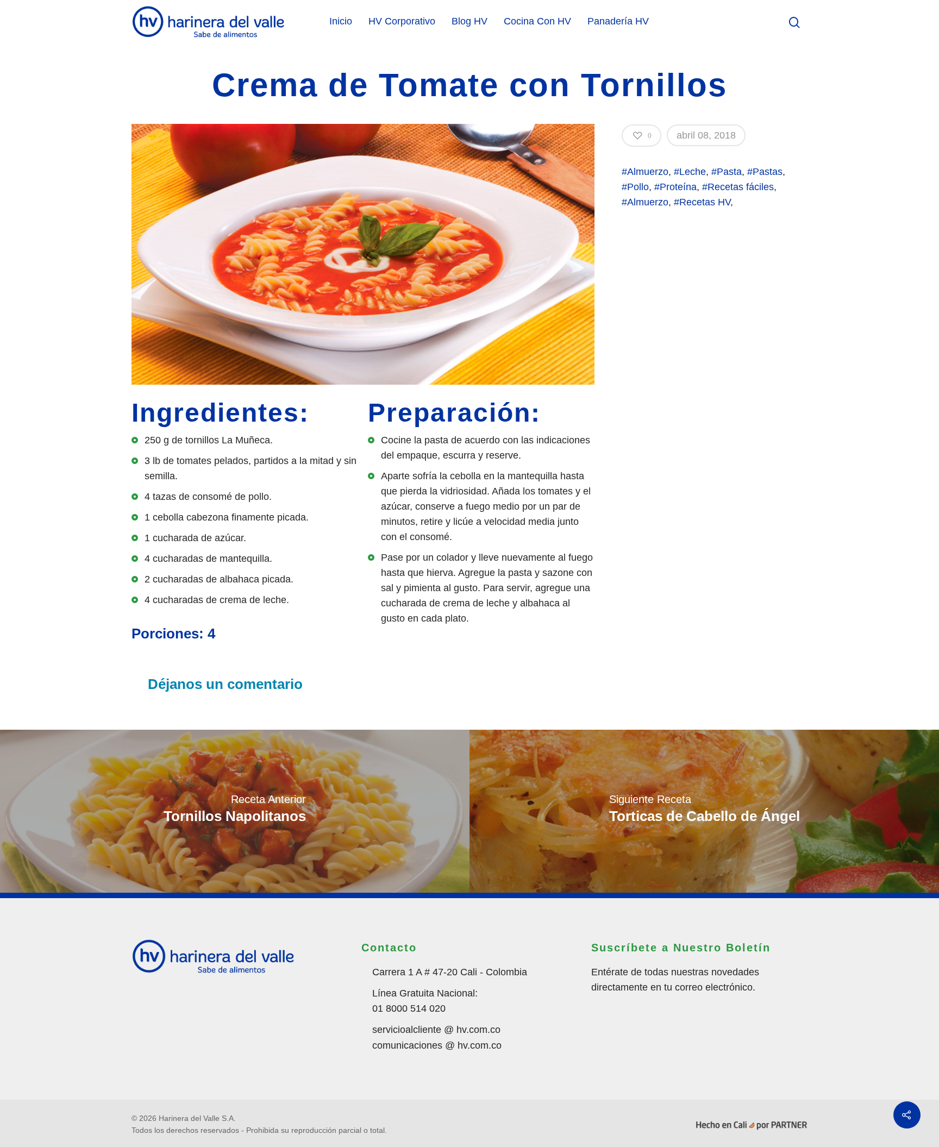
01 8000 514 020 (409, 1008)
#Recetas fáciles (738, 186)
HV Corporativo (401, 21)
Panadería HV (618, 21)
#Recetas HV (702, 202)
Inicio (340, 21)
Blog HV (469, 21)
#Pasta (726, 171)
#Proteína (675, 186)
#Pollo (635, 186)
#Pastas (764, 171)
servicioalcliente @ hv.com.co (436, 1029)
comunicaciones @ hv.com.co (437, 1045)
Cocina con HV (537, 21)
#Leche (690, 171)
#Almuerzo (645, 171)
